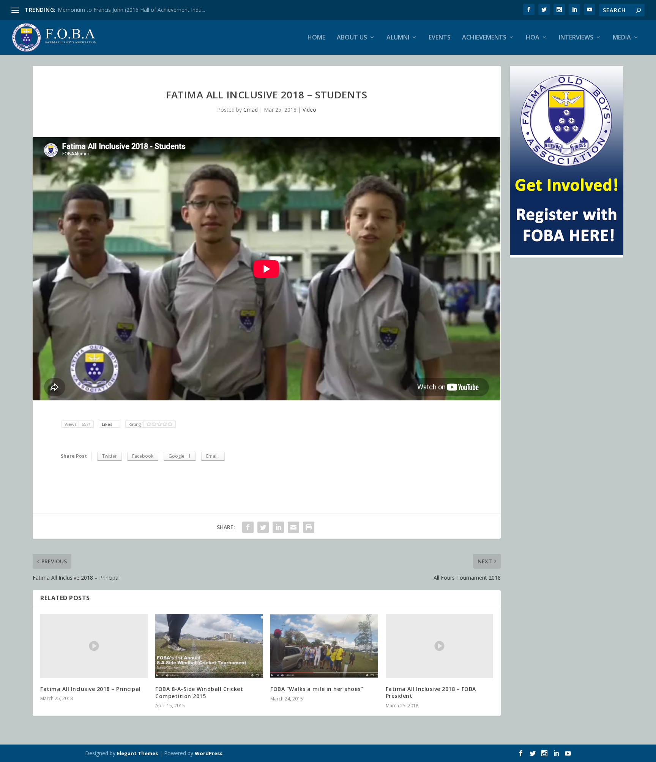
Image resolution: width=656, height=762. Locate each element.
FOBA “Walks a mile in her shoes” (316, 688)
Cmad (250, 109)
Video (309, 109)
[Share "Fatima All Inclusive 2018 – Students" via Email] (293, 527)
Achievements (484, 37)
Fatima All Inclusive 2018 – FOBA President (431, 692)
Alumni (397, 37)
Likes (107, 424)
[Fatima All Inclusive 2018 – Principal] (94, 646)
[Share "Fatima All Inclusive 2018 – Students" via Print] (308, 527)
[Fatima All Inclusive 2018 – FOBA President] (439, 646)
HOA (532, 37)
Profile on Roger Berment (89, 9)
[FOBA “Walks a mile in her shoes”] (324, 646)
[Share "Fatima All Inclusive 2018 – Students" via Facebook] (247, 527)
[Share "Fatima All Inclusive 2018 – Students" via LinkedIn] (278, 527)
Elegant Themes (137, 753)
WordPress (208, 753)
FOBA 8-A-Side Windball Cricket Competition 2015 (199, 692)
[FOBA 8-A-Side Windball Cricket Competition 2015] (209, 646)
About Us (352, 37)
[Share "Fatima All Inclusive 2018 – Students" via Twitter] (263, 527)
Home (316, 37)
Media (622, 37)
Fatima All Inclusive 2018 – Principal (90, 688)
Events (440, 37)
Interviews (576, 37)
